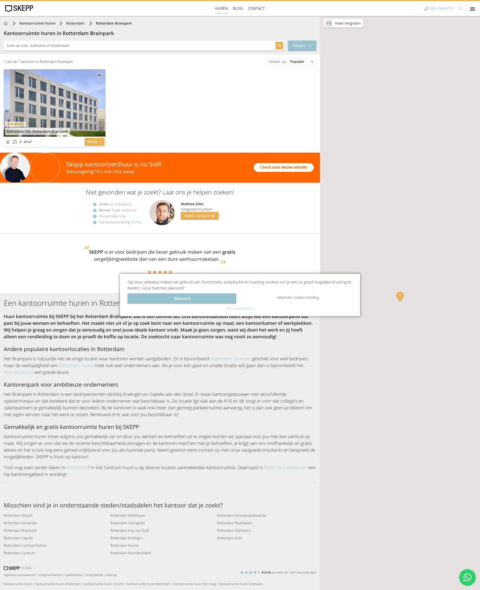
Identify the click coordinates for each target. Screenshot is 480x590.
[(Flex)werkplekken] (8, 142)
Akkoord (182, 298)
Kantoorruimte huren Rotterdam (148, 584)
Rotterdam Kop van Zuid (129, 530)
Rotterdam (76, 23)
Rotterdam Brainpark (20, 530)
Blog (238, 8)
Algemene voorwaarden (20, 575)
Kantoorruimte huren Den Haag (195, 584)
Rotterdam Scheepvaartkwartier (242, 515)
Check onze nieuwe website (283, 167)
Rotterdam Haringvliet (127, 523)
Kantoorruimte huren (37, 23)
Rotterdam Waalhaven (234, 523)
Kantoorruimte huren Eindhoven (241, 584)
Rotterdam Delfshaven (128, 515)
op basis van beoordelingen (289, 572)
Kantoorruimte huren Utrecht (103, 584)
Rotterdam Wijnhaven (234, 530)
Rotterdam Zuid (229, 538)
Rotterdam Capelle (18, 538)
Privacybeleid (94, 575)
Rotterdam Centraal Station (25, 545)
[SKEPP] (18, 8)
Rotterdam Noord (76, 366)
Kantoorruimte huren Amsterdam (58, 584)
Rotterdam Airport (18, 515)
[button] (400, 297)
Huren (221, 8)
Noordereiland (18, 372)
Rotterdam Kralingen (126, 538)
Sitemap (111, 575)
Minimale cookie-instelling (298, 297)
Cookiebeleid (73, 575)
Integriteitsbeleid (50, 575)
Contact (256, 8)
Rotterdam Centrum (230, 359)
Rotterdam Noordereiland (130, 553)
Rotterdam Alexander (285, 468)
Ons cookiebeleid (240, 308)
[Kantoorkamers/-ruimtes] (14, 142)
